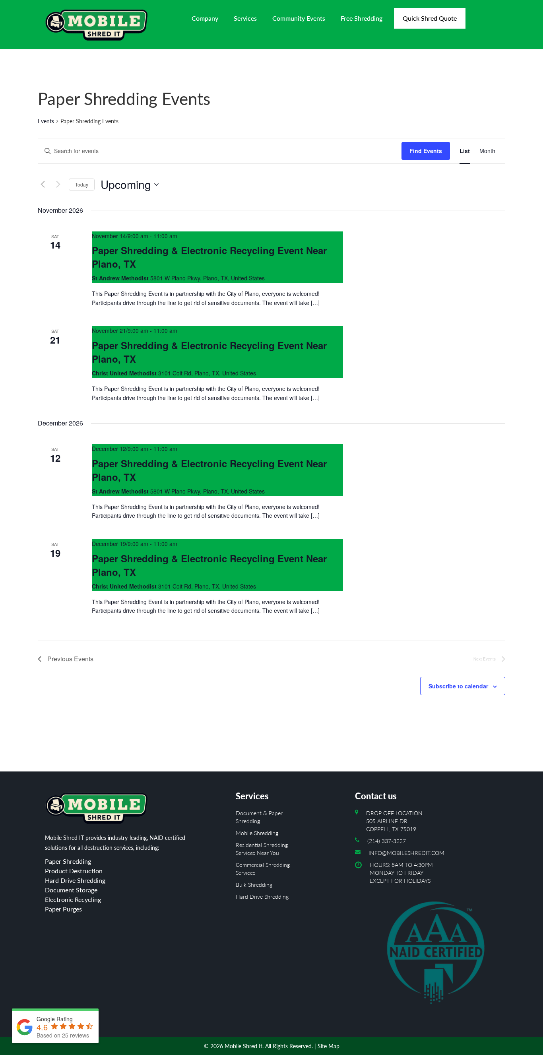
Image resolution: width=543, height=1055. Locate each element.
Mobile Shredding (257, 833)
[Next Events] (58, 184)
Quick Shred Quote (430, 18)
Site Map (328, 1046)
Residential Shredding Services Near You (262, 848)
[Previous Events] (42, 184)
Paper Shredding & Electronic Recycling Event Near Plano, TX (209, 256)
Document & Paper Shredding (259, 817)
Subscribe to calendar (458, 686)
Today (81, 184)
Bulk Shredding (254, 884)
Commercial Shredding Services (263, 868)
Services (245, 18)
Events (46, 121)
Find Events (425, 151)
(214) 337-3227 (386, 840)
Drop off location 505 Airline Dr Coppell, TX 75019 (394, 821)
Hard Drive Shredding (262, 896)
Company (205, 18)
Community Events (298, 18)
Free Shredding (361, 18)
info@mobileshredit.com (406, 852)
